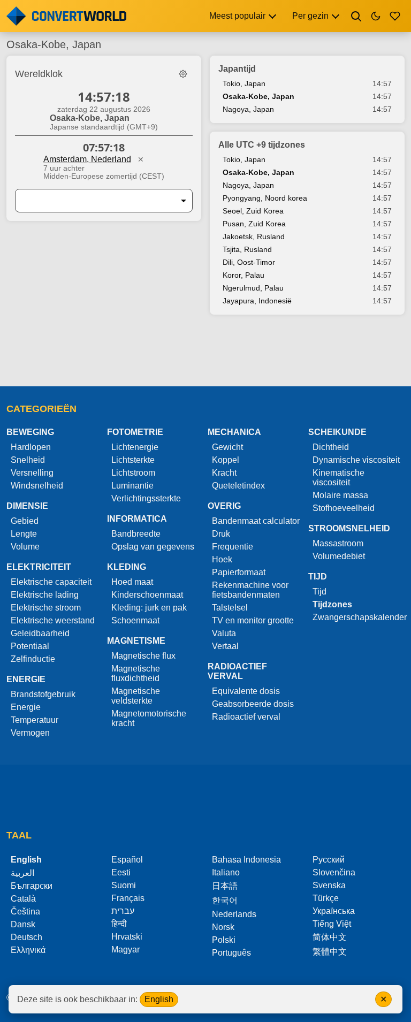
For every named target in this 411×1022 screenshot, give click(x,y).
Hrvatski (126, 936)
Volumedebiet (339, 556)
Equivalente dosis (246, 691)
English (158, 999)
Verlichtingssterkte (146, 498)
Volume (25, 546)
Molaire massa (340, 495)
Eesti (121, 872)
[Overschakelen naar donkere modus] (375, 16)
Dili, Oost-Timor (249, 262)
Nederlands (234, 914)
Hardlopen (31, 447)
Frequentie (232, 546)
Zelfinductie (33, 658)
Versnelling (32, 472)
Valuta (224, 633)
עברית (122, 911)
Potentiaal (30, 646)
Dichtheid (331, 447)
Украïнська (334, 911)
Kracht (224, 472)
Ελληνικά (28, 950)
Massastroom (338, 543)
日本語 (225, 885)
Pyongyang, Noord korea (265, 198)
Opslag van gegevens (152, 546)
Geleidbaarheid (40, 633)
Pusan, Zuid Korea (254, 223)
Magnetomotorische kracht (148, 718)
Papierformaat (238, 572)
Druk (221, 533)
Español (127, 859)
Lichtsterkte (133, 459)
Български (31, 885)
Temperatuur (34, 719)
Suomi (123, 885)
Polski (223, 939)
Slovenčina (334, 872)
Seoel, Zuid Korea (253, 211)
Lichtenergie (134, 447)
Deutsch (26, 937)
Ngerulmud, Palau (253, 288)
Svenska (329, 885)
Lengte (24, 533)
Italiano (226, 872)
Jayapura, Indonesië (257, 300)
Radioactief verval (246, 716)
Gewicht (227, 447)
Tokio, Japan (244, 83)
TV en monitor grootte (253, 620)
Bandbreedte (136, 533)
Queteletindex (238, 485)
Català (23, 898)
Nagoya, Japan (248, 109)
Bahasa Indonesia (246, 859)
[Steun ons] (395, 16)
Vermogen (30, 732)
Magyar (125, 949)
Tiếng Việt (332, 923)
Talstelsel (230, 607)
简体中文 (330, 937)
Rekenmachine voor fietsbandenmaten (250, 590)
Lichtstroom (133, 472)
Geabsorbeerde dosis (253, 703)
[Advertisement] (205, 356)
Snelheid (28, 459)
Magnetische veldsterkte (135, 696)
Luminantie (132, 485)
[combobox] (95, 200)
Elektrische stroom (46, 607)
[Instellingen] (183, 73)
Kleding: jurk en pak (149, 607)
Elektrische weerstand (53, 620)
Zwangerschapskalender (360, 617)
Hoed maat (132, 581)
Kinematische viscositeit (338, 477)
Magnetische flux (143, 655)
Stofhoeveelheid (344, 508)
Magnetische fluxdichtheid (135, 673)
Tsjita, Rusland (247, 249)
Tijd (319, 591)
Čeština (25, 911)
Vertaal (225, 646)
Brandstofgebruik (43, 694)
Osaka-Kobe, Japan (258, 96)
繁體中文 (330, 951)
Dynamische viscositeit (356, 459)
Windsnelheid (37, 485)
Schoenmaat (135, 620)
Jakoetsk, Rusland (254, 236)
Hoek (222, 559)
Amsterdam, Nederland (87, 159)
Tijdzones (332, 604)
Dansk (23, 924)
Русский (329, 859)
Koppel (225, 459)
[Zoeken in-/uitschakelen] (356, 16)
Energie (26, 707)
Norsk (223, 927)
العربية (22, 873)
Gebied (25, 520)
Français (127, 898)
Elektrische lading (45, 594)
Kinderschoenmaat (147, 594)
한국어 (225, 900)
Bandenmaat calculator (256, 520)
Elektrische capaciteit (51, 581)
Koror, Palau (243, 275)
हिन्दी (119, 923)
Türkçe (326, 898)
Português (231, 952)
